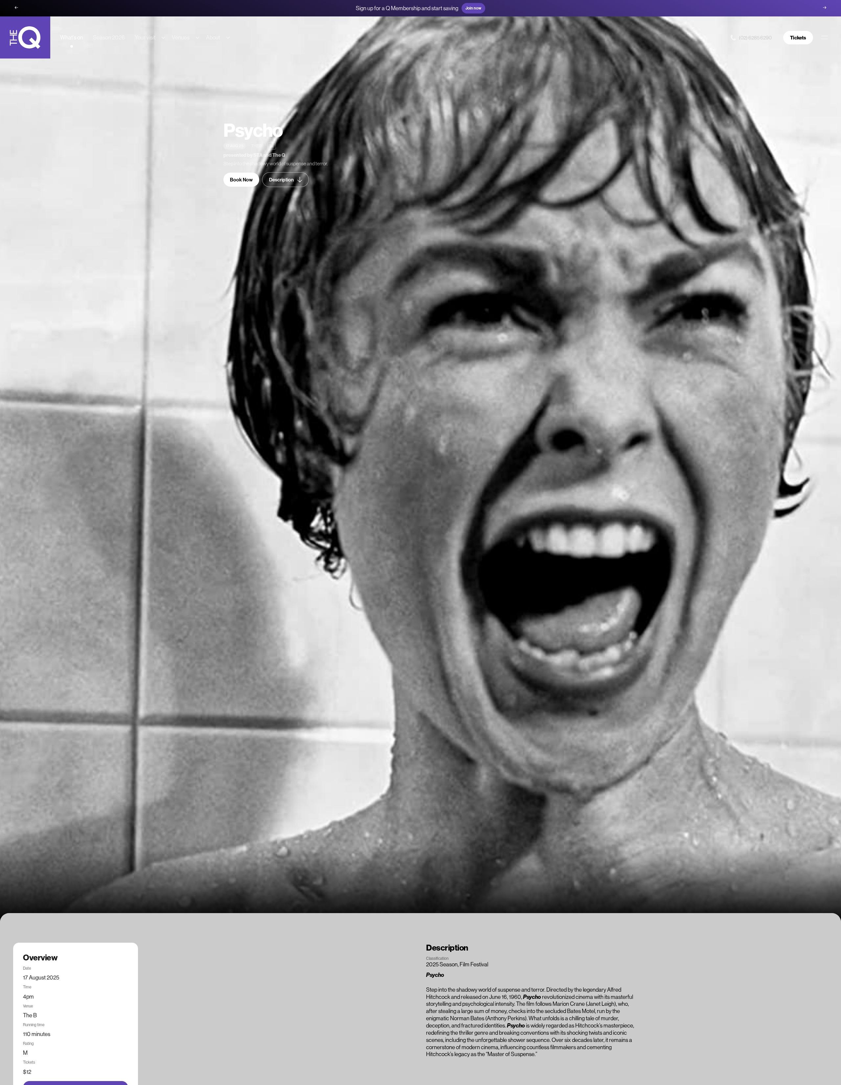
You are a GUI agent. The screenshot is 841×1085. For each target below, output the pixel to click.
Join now (473, 8)
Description (281, 180)
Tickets (798, 38)
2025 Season (442, 964)
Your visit (145, 37)
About (213, 37)
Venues (181, 37)
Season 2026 (109, 37)
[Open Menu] (824, 37)
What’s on (71, 37)
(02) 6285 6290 (755, 38)
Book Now (241, 180)
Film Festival (474, 964)
